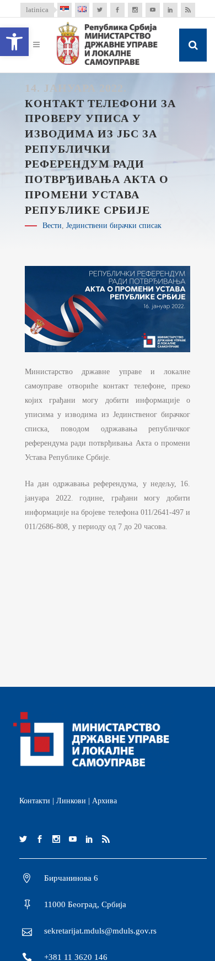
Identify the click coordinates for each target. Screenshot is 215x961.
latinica (37, 9)
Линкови (71, 801)
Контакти (34, 801)
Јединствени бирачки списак (114, 225)
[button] (14, 41)
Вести (52, 225)
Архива (104, 801)
